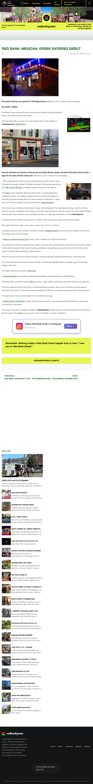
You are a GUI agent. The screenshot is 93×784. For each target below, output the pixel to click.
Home (53, 746)
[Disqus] (46, 413)
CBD (31, 281)
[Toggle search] (89, 3)
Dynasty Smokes (10, 276)
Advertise (36, 3)
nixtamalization (47, 202)
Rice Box (32, 271)
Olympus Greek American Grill (15, 239)
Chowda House (51, 231)
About (26, 3)
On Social (56, 3)
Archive (87, 746)
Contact (78, 746)
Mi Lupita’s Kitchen (14, 187)
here (20, 313)
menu (7, 193)
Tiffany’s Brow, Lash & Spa (14, 301)
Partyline (47, 3)
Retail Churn (21, 124)
